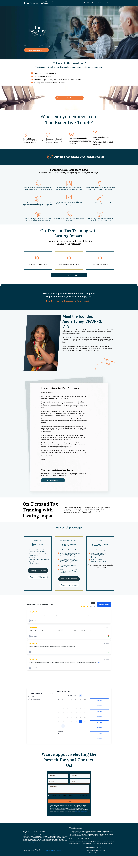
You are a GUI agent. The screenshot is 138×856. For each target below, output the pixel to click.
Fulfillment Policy (49, 850)
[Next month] (80, 695)
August (70, 695)
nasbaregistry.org (29, 842)
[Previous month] (63, 695)
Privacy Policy (59, 850)
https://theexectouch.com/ (81, 811)
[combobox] (71, 733)
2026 (74, 695)
